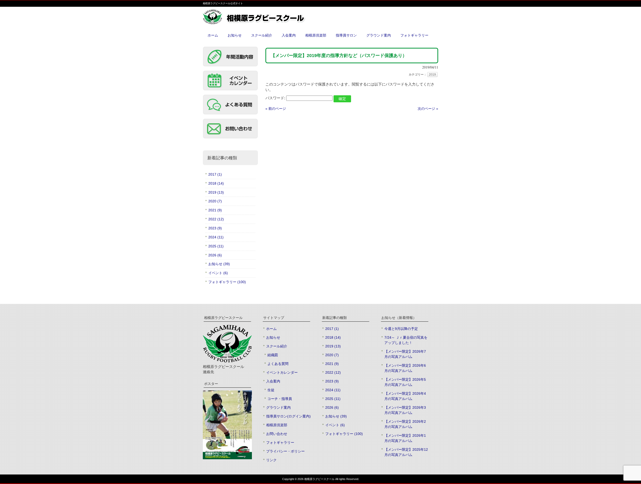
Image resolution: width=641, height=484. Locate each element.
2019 (432, 74)
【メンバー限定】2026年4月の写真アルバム (405, 396)
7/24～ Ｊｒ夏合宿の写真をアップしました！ (405, 340)
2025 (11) (216, 246)
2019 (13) (216, 192)
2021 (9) (215, 210)
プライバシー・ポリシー (285, 451)
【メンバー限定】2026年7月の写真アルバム (405, 354)
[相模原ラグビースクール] (265, 22)
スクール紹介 (276, 346)
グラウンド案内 (278, 407)
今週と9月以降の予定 (401, 329)
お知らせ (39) (219, 264)
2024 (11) (216, 237)
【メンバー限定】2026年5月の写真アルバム (405, 382)
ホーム (271, 329)
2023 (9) (215, 228)
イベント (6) (218, 273)
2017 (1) (215, 174)
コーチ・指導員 (279, 399)
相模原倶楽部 (276, 425)
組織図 (272, 355)
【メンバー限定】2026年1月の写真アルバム (405, 438)
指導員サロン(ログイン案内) (288, 416)
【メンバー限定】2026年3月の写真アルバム (405, 410)
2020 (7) (215, 201)
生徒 (270, 390)
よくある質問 (277, 364)
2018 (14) (216, 183)
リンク (271, 460)
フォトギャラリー (280, 442)
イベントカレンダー (282, 372)
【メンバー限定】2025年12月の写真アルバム (406, 452)
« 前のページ (275, 109)
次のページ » (428, 109)
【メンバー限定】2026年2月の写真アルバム (405, 424)
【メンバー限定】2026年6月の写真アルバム (405, 368)
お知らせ (273, 337)
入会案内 (273, 381)
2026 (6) (215, 255)
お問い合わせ (276, 434)
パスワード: (275, 98)
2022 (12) (216, 219)
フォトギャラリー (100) (227, 282)
